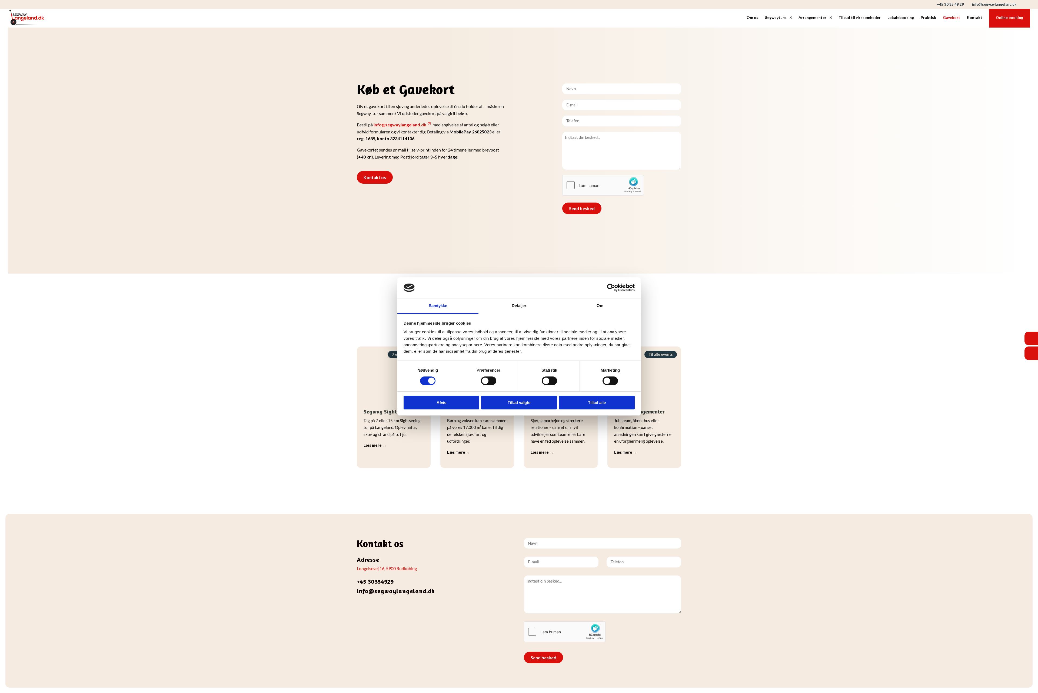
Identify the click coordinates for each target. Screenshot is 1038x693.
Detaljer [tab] (519, 305)
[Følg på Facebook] (361, 609)
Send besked (582, 208)
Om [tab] (600, 305)
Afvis (441, 402)
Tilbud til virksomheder (860, 18)
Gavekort (951, 18)
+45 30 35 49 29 (950, 4)
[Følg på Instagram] (372, 609)
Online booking (1009, 18)
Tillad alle (597, 402)
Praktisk (928, 18)
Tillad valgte (519, 402)
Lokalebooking (900, 18)
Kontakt (974, 18)
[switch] (488, 380)
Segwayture (775, 18)
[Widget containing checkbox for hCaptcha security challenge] (603, 185)
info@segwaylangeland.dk (400, 124)
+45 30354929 (375, 581)
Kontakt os (375, 177)
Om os (752, 18)
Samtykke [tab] (438, 305)
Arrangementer (812, 18)
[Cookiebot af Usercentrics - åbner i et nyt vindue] (611, 288)
